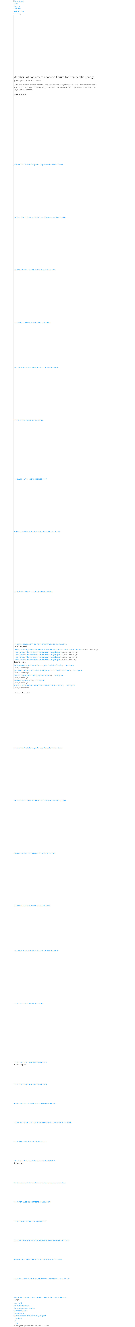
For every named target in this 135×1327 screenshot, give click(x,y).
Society (38, 81)
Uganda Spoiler (19, 1313)
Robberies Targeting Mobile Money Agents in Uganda (32, 675)
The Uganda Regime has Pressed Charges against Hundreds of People (38, 665)
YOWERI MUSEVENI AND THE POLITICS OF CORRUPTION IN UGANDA (38, 685)
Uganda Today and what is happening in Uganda (30, 1316)
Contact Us (17, 9)
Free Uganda (20, 81)
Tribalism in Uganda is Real (23, 680)
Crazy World (18, 1303)
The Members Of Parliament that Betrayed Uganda (43, 652)
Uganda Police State (20, 1311)
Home (16, 4)
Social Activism (19, 11)
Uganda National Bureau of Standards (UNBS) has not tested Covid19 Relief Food (54, 650)
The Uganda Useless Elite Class (24, 1308)
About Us (17, 6)
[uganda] (68, 103)
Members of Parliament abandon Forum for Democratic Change (54, 77)
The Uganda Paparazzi (21, 1306)
